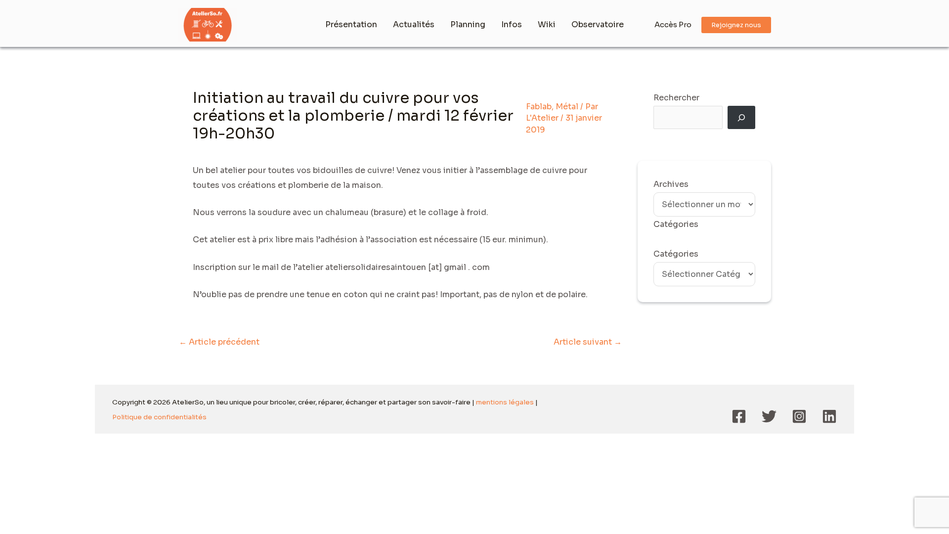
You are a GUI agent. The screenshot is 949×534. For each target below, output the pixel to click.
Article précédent (219, 342)
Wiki (547, 24)
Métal (567, 106)
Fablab (539, 106)
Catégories (675, 254)
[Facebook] (739, 416)
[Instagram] (799, 416)
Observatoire (597, 24)
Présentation (351, 24)
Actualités (413, 24)
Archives (671, 184)
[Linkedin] (829, 416)
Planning (467, 24)
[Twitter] (769, 416)
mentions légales (505, 402)
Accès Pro (672, 24)
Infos (511, 24)
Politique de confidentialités (159, 417)
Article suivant (588, 342)
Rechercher (676, 97)
